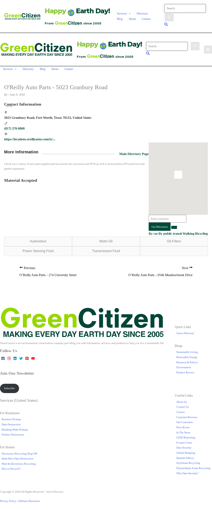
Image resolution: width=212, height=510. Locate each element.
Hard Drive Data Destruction (17, 458)
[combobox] (167, 219)
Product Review (185, 372)
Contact (146, 18)
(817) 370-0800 (14, 128)
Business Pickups (11, 419)
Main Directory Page (134, 154)
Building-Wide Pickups (15, 429)
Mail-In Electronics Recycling (19, 463)
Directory (142, 13)
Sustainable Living (187, 352)
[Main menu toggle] (208, 50)
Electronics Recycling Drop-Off (19, 453)
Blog (120, 18)
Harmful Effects (185, 457)
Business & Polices (187, 362)
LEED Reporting (185, 437)
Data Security (184, 447)
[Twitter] (21, 358)
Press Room (182, 427)
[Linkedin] (15, 358)
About (132, 18)
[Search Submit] (169, 17)
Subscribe (9, 388)
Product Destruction (13, 434)
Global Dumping (185, 452)
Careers (180, 412)
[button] (129, 13)
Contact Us (182, 406)
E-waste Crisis (184, 442)
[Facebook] (3, 358)
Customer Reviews (186, 417)
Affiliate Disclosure (29, 501)
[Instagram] (9, 358)
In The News (183, 432)
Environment (183, 367)
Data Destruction (11, 424)
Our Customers (184, 422)
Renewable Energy (187, 357)
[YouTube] (33, 358)
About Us (181, 401)
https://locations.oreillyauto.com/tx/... (29, 139)
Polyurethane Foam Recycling (193, 468)
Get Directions (160, 226)
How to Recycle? (11, 468)
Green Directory (185, 333)
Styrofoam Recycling (188, 462)
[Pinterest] (27, 358)
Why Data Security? (187, 473)
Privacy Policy (8, 501)
